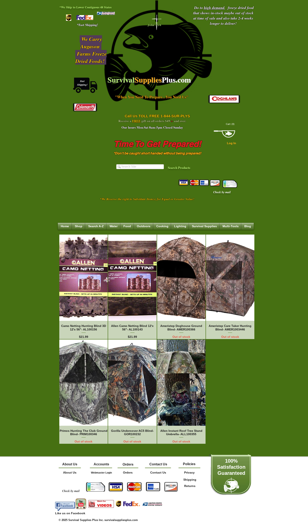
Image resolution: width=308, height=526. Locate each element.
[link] (230, 124)
